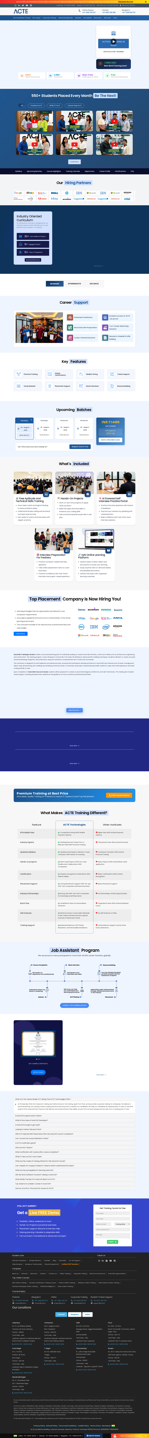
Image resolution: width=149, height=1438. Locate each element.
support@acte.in (99, 1303)
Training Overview (73, 171)
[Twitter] (106, 1261)
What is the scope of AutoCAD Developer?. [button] (31, 1120)
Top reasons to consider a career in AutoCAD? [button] (33, 1184)
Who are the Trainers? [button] (23, 1147)
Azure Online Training (65, 1286)
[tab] (74, 1099)
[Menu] (1, 16)
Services (24, 1274)
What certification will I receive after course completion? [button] (37, 1152)
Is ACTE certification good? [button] (25, 1143)
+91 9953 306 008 (21, 1300)
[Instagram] (15, 5)
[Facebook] (31, 5)
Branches (107, 18)
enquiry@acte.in (59, 1303)
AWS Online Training (19, 1283)
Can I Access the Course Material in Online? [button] (31, 1138)
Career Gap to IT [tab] (75, 105)
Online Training (65, 1274)
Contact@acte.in (20, 1303)
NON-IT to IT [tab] (55, 105)
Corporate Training (49, 18)
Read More (20, 634)
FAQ (132, 171)
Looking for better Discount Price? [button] (28, 1129)
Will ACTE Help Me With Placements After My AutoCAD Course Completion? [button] (44, 1134)
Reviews (78, 18)
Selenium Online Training (87, 1283)
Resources (97, 18)
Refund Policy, (52, 1426)
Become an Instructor (97, 1274)
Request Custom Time (80, 447)
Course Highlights (54, 171)
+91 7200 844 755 (41, 1300)
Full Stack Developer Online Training (24, 1286)
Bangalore (126, 10)
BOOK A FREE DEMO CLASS (110, 440)
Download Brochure (33, 260)
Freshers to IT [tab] (36, 105)
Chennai (105, 10)
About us (15, 1274)
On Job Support (74, 1260)
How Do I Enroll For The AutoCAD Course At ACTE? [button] (34, 1188)
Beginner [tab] (54, 283)
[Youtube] (27, 5)
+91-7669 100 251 (60, 1300)
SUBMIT (111, 1242)
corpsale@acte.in (80, 1303)
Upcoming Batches (34, 171)
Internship (62, 1260)
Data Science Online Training (109, 1283)
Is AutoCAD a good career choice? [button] (28, 1116)
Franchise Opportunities (116, 1274)
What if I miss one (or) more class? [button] (28, 1156)
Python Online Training (67, 1283)
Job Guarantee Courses (21, 18)
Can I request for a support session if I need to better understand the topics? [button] (44, 1165)
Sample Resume (35, 1260)
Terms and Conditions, (68, 1426)
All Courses (36, 18)
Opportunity (89, 171)
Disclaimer (106, 1426)
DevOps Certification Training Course (42, 1283)
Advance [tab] (94, 283)
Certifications (120, 171)
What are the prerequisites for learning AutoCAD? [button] (34, 1170)
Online (87, 1314)
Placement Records (125, 2)
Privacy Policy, (39, 1426)
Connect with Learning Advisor (74, 1005)
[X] (23, 5)
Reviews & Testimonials (33, 1264)
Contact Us (53, 1274)
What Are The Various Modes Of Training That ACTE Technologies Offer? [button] (43, 1099)
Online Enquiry (88, 10)
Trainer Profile (104, 171)
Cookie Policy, (83, 1426)
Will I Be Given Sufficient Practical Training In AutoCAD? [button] (36, 1175)
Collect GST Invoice (70, 1264)
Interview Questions (19, 1260)
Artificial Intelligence (47, 1286)
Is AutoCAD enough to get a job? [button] (27, 1125)
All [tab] (22, 105)
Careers (43, 1274)
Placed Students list (65, 18)
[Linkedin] (19, 5)
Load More (74, 162)
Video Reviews (17, 1264)
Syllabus (18, 171)
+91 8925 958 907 (80, 1300)
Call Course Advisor (120, 795)
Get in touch (38, 1072)
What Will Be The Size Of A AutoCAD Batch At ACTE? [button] (35, 1179)
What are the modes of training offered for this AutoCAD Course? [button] (40, 1161)
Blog (54, 1260)
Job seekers (87, 18)
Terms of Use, (95, 1426)
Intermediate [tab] (74, 283)
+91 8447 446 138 (100, 1300)
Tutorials (47, 1260)
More (115, 18)
